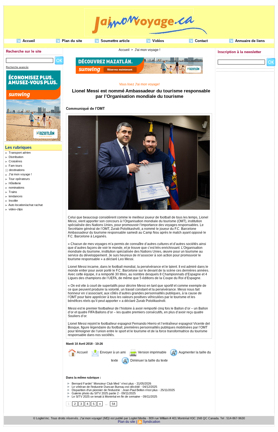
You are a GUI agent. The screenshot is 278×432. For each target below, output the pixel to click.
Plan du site (71, 41)
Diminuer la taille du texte (148, 360)
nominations (16, 187)
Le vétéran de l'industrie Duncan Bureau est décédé (105, 386)
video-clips (15, 209)
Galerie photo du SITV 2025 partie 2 (95, 393)
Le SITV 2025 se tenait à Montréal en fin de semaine (105, 396)
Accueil (28, 41)
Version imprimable (151, 352)
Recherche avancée (17, 67)
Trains (12, 192)
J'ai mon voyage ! (20, 174)
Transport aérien (19, 152)
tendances (15, 196)
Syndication (151, 422)
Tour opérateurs (19, 178)
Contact (201, 41)
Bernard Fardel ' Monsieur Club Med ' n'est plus (102, 383)
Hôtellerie (14, 183)
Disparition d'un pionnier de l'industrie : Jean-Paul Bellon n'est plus (114, 390)
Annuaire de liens (249, 41)
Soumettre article (114, 41)
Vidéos (157, 41)
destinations (17, 170)
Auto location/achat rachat (25, 205)
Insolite (13, 200)
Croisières (15, 161)
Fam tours (15, 165)
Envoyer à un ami (112, 352)
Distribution (15, 157)
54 (113, 403)
